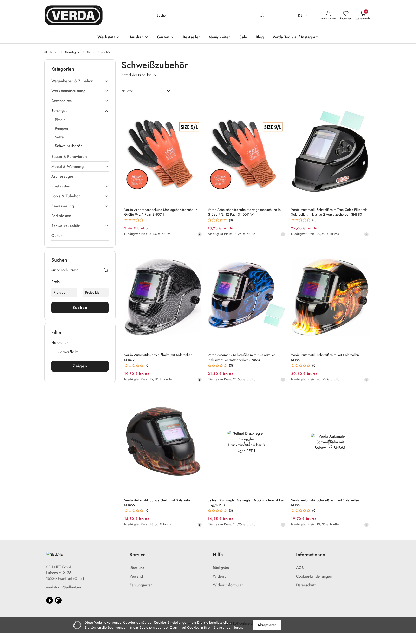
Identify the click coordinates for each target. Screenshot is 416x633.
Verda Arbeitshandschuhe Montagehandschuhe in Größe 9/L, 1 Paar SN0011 (160, 212)
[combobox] (146, 91)
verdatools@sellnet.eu (63, 587)
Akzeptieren (267, 624)
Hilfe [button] (218, 554)
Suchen (80, 307)
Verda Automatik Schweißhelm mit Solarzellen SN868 (325, 357)
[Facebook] (49, 600)
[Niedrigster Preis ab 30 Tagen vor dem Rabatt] (199, 234)
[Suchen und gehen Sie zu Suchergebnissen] (261, 15)
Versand (136, 576)
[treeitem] (80, 81)
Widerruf (220, 576)
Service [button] (138, 554)
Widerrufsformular (228, 585)
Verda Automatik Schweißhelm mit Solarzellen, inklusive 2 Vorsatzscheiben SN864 (242, 357)
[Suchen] (106, 270)
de (300, 15)
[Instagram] (58, 600)
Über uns (137, 567)
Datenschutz (306, 585)
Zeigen (80, 366)
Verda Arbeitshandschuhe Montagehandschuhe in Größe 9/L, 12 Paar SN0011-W (244, 212)
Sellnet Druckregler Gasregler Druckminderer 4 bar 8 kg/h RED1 (246, 502)
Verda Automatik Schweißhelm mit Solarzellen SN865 (158, 502)
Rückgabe (221, 567)
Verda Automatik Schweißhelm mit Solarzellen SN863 (325, 502)
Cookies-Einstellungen (314, 576)
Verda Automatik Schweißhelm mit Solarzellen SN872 (158, 357)
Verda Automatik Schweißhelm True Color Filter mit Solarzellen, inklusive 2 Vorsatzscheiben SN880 (329, 212)
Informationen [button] (310, 554)
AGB (300, 567)
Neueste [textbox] (127, 91)
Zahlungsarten (141, 585)
